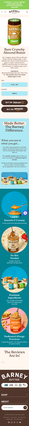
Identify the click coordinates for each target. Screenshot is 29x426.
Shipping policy (9, 419)
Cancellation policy (18, 419)
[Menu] (2, 12)
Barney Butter (11, 414)
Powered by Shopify (19, 414)
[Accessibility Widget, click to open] (25, 213)
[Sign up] (25, 407)
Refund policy (6, 417)
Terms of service (22, 417)
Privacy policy (14, 417)
